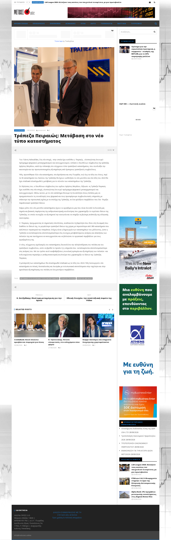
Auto (93, 23)
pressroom (42, 130)
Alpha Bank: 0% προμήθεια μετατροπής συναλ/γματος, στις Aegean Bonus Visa (144, 494)
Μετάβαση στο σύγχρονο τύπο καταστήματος (39, 278)
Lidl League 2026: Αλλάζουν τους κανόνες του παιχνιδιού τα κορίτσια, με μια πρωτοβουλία (143, 468)
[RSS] (154, 2)
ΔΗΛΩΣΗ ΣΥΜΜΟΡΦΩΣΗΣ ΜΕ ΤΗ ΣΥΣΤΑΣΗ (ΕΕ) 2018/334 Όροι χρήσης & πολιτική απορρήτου (67, 515)
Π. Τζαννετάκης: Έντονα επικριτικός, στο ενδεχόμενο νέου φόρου (64, 342)
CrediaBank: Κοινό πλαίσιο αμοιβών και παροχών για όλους (29, 341)
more (110, 150)
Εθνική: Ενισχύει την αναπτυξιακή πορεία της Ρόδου (89, 298)
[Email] (150, 2)
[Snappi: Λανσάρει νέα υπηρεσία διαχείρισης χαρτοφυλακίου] (98, 325)
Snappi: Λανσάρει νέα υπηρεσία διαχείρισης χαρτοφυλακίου (96, 341)
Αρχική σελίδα (21, 23)
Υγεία (83, 23)
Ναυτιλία (121, 23)
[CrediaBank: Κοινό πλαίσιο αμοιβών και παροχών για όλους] (30, 325)
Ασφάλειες (71, 23)
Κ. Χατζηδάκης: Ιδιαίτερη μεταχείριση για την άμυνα (39, 298)
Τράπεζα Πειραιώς (68, 278)
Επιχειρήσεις (38, 2)
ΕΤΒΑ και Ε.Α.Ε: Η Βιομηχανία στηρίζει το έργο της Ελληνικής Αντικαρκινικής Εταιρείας (81, 2)
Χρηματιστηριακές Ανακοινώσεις (132, 423)
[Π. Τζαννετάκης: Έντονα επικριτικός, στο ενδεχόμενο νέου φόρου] (64, 325)
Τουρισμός (136, 23)
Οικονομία (55, 23)
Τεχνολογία (106, 23)
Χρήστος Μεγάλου (84, 278)
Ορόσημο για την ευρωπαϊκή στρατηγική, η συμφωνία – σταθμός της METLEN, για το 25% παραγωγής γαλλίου (143, 51)
